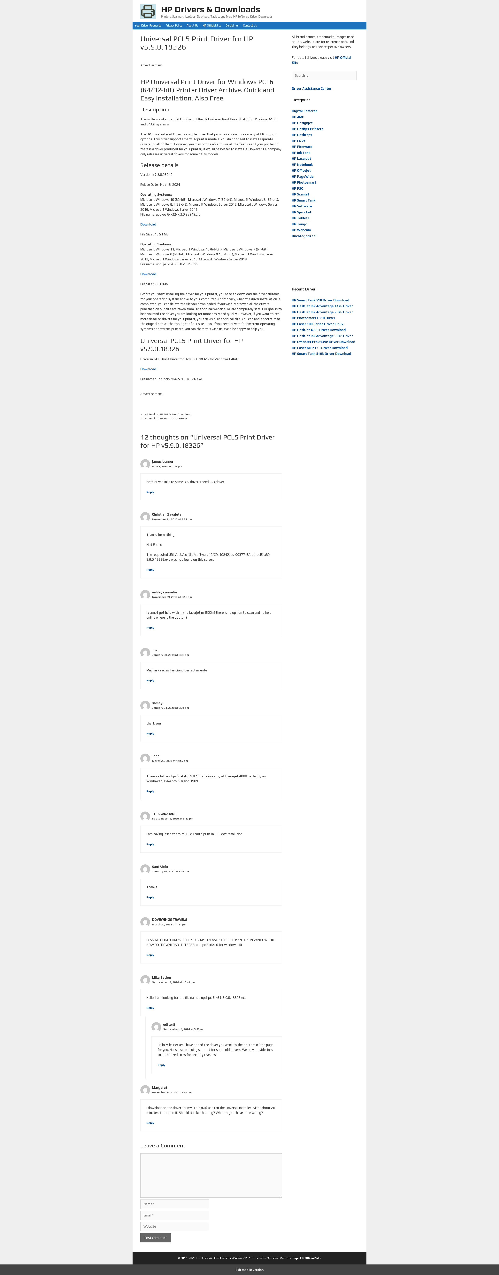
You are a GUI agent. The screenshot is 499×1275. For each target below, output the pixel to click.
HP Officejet (301, 170)
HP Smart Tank (303, 200)
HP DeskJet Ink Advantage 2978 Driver (322, 336)
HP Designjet (302, 123)
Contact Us (250, 25)
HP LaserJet (301, 159)
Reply (150, 492)
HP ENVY (299, 141)
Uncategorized (304, 236)
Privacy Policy (173, 25)
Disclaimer (232, 25)
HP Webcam (301, 230)
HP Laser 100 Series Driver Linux (317, 324)
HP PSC (297, 188)
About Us (192, 25)
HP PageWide (303, 176)
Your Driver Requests (148, 25)
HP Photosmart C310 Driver (313, 318)
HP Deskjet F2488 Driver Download (168, 414)
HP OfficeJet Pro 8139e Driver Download (323, 342)
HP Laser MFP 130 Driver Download (320, 348)
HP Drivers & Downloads (210, 9)
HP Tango (299, 224)
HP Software (302, 206)
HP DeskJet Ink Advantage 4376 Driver (322, 306)
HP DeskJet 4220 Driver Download (319, 330)
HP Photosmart (304, 182)
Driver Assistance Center (311, 89)
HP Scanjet (300, 194)
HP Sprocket (301, 212)
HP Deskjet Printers (307, 129)
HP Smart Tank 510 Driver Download (320, 300)
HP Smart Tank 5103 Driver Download (321, 354)
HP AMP (298, 117)
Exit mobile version (249, 1270)
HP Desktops (302, 135)
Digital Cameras (304, 111)
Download (148, 224)
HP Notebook (302, 165)
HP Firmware (302, 147)
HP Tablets (300, 218)
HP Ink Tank (301, 153)
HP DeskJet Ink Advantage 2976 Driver (322, 312)
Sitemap (292, 1258)
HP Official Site (212, 25)
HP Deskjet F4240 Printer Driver (166, 418)
